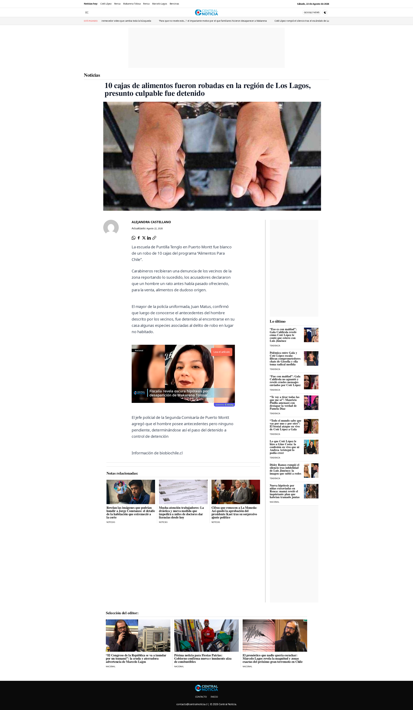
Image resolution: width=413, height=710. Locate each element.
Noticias (92, 74)
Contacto (201, 696)
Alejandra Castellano (151, 222)
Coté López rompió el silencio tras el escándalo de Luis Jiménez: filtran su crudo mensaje (276, 20)
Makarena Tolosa (132, 3)
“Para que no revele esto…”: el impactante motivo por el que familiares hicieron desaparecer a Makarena (169, 20)
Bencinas (174, 3)
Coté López (106, 3)
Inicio (214, 696)
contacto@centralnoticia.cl (191, 704)
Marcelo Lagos (159, 3)
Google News (312, 12)
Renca (117, 3)
